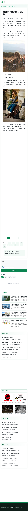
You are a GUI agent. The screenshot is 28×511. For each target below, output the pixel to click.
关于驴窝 (2, 506)
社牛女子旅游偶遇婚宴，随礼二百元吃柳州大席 (11, 339)
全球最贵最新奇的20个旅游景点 (8, 429)
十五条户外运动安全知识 (14, 253)
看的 (22, 242)
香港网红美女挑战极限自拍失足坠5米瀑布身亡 (11, 347)
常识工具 (8, 6)
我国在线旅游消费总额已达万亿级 (9, 354)
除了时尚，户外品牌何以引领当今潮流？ (10, 352)
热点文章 (5, 444)
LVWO (12, 507)
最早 (6, 277)
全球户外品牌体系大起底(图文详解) (9, 458)
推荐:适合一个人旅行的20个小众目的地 (10, 349)
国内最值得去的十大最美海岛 (8, 337)
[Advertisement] (14, 184)
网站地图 (14, 506)
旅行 (13, 242)
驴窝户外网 (5, 2)
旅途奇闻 (5, 418)
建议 (9, 245)
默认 (2, 277)
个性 (21, 245)
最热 (9, 277)
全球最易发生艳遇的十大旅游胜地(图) (9, 427)
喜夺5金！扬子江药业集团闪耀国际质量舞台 (11, 450)
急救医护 (13, 6)
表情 (12, 267)
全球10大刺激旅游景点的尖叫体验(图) (10, 432)
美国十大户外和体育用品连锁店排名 (9, 460)
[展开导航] (26, 2)
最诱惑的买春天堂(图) (6, 437)
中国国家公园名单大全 (6, 357)
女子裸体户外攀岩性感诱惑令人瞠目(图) (10, 424)
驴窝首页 (4, 6)
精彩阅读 (5, 333)
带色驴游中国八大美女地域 (7, 434)
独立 (5, 246)
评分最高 (13, 277)
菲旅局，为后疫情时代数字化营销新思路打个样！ (12, 453)
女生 (18, 242)
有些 (13, 245)
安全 (5, 245)
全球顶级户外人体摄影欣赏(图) (8, 422)
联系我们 (8, 506)
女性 (17, 245)
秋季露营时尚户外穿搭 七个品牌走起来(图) (11, 344)
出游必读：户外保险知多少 (15, 251)
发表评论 (14, 270)
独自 (9, 242)
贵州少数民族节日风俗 (6, 439)
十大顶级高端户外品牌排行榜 (8, 448)
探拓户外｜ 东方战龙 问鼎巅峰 (8, 455)
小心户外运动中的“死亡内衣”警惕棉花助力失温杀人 (12, 342)
